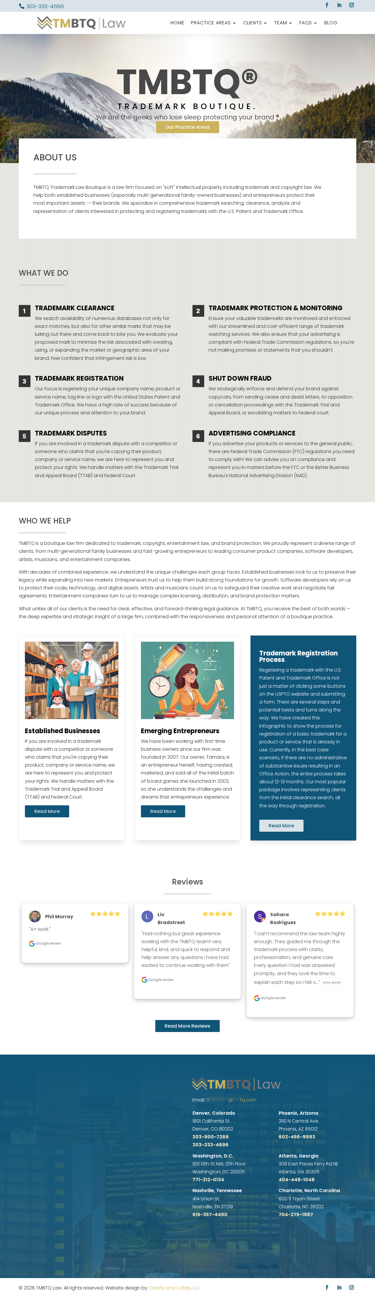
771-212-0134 (208, 1179)
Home (178, 22)
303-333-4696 (45, 6)
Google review (48, 943)
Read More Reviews (187, 1026)
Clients (252, 22)
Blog (331, 22)
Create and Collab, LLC (174, 1288)
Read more (332, 982)
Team (280, 22)
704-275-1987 (296, 1214)
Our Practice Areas (188, 127)
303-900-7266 (210, 1136)
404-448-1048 (297, 1179)
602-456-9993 (297, 1136)
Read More (47, 811)
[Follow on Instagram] (351, 5)
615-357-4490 (209, 1214)
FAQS (305, 22)
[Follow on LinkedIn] (339, 5)
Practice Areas (211, 22)
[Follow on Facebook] (327, 5)
